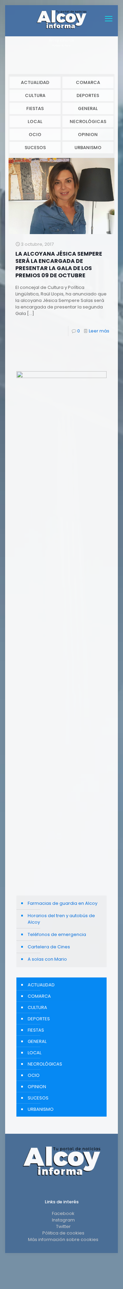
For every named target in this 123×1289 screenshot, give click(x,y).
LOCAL (35, 121)
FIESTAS (35, 108)
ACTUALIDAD (35, 82)
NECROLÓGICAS (88, 121)
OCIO (35, 134)
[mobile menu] (108, 19)
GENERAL (88, 108)
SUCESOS (35, 147)
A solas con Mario (47, 959)
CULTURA (35, 95)
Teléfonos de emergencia (57, 934)
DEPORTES (88, 95)
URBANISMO (87, 147)
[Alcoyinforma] (61, 19)
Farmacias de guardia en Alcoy (62, 903)
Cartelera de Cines (49, 947)
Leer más (99, 331)
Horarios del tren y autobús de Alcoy (61, 918)
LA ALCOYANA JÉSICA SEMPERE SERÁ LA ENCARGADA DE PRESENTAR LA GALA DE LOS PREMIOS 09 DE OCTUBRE (58, 264)
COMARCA (88, 82)
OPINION (88, 134)
